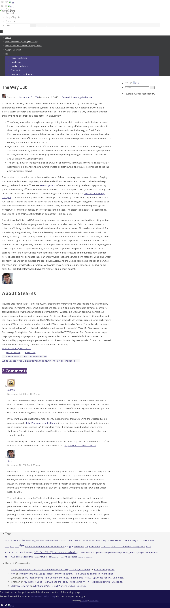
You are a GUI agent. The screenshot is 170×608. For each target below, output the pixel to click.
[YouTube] (3, 2)
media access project (135, 546)
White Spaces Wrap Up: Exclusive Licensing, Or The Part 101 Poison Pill (39, 360)
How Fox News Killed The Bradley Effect (26, 356)
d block (151, 540)
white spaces (71, 556)
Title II (13, 557)
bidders (28, 541)
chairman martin (95, 541)
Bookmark (30, 352)
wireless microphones (85, 557)
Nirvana (84, 600)
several (43, 185)
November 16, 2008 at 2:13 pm (23, 465)
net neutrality (43, 552)
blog (34, 540)
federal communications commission (44, 546)
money (30, 552)
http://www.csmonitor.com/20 (80, 445)
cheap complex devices (111, 540)
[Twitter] (7, 2)
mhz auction (21, 552)
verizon (37, 557)
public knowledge (115, 552)
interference (105, 547)
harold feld (79, 546)
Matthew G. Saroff (20, 585)
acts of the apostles (15, 540)
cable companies (60, 540)
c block (85, 540)
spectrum (153, 552)
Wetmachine (15, 19)
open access (91, 552)
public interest (102, 552)
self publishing (143, 553)
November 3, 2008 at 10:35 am (23, 393)
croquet (144, 540)
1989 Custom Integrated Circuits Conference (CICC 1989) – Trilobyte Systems (50, 569)
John (13, 573)
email (17, 547)
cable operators (74, 540)
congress (135, 540)
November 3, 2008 (29, 97)
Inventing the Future (81, 97)
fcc (22, 546)
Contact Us (11, 12)
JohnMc (11, 389)
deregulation (9, 547)
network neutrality (65, 552)
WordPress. (94, 600)
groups (51, 185)
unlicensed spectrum (24, 556)
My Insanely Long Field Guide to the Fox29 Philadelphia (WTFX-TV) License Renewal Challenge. (74, 577)
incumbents (94, 546)
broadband (40, 541)
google (68, 546)
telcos (7, 556)
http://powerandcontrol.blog (41, 422)
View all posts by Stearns (16, 348)
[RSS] (11, 2)
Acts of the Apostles (104, 569)
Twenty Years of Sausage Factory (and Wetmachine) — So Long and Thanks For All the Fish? (66, 573)
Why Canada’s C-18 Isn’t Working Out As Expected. (59, 585)
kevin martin (117, 546)
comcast (127, 540)
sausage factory (130, 552)
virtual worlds (46, 556)
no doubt (82, 553)
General (66, 97)
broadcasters (49, 541)
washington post (58, 557)
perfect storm (13, 352)
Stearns (11, 461)
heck (86, 547)
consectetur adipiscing (43, 596)
